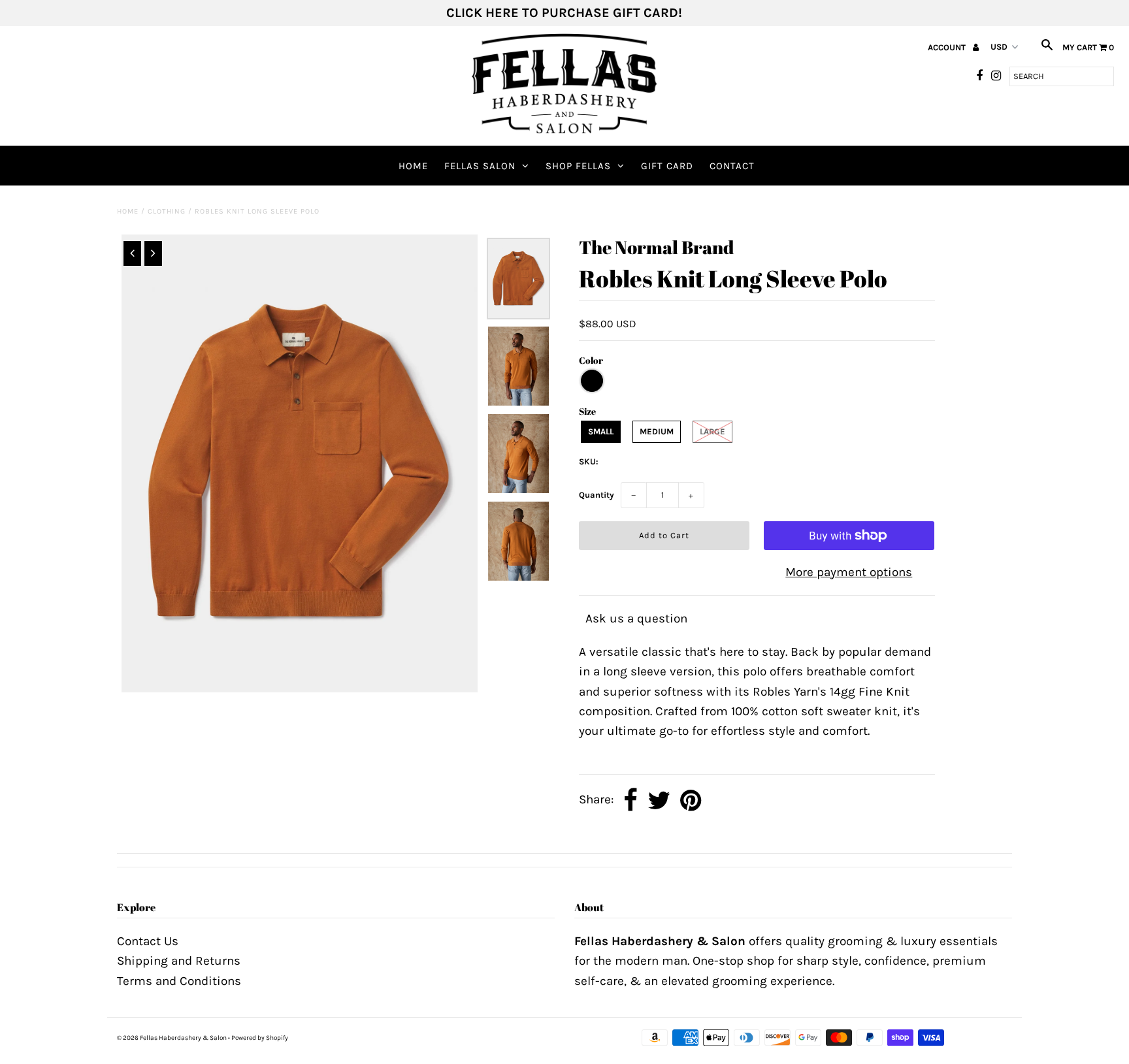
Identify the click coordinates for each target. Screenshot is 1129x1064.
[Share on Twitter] (658, 801)
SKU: (588, 461)
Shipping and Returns (178, 961)
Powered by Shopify (259, 1038)
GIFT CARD (667, 166)
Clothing (167, 211)
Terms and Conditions (179, 981)
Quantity (596, 495)
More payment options (848, 572)
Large (712, 431)
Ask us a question (636, 618)
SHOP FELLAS (578, 166)
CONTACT (732, 166)
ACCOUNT (948, 47)
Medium (657, 431)
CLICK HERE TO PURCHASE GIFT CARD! (564, 12)
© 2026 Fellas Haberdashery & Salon (172, 1038)
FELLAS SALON (479, 166)
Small (601, 431)
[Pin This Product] (691, 801)
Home (413, 166)
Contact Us (147, 941)
